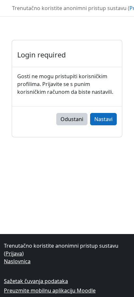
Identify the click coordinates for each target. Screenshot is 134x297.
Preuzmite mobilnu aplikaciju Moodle (50, 290)
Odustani (71, 119)
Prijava (14, 253)
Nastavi (103, 119)
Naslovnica (17, 261)
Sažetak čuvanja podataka (36, 281)
